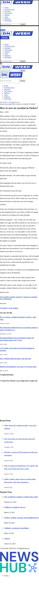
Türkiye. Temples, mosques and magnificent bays (21, 518)
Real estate (8, 20)
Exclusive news (9, 9)
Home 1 (6, 575)
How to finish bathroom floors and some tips (15, 358)
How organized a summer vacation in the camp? (21, 497)
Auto (6, 17)
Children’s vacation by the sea (14, 507)
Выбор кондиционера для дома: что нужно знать (18, 367)
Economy (7, 11)
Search (23, 24)
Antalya (7, 538)
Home (6, 7)
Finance (7, 15)
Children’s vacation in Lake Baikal (16, 528)
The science (8, 13)
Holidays (7, 19)
